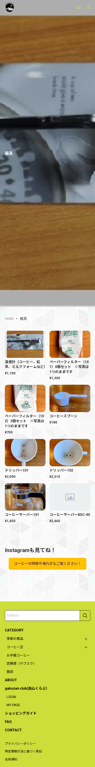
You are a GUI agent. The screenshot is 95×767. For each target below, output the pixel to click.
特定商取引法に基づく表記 (23, 751)
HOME (9, 319)
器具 (10, 672)
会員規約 (11, 759)
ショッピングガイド (21, 713)
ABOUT (11, 680)
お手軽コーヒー (18, 655)
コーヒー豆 (15, 647)
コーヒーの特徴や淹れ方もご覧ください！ (47, 564)
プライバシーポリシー (20, 743)
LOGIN (11, 697)
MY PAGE (13, 705)
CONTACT (13, 730)
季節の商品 (15, 639)
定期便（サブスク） (21, 664)
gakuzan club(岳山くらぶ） (27, 688)
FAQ (8, 722)
